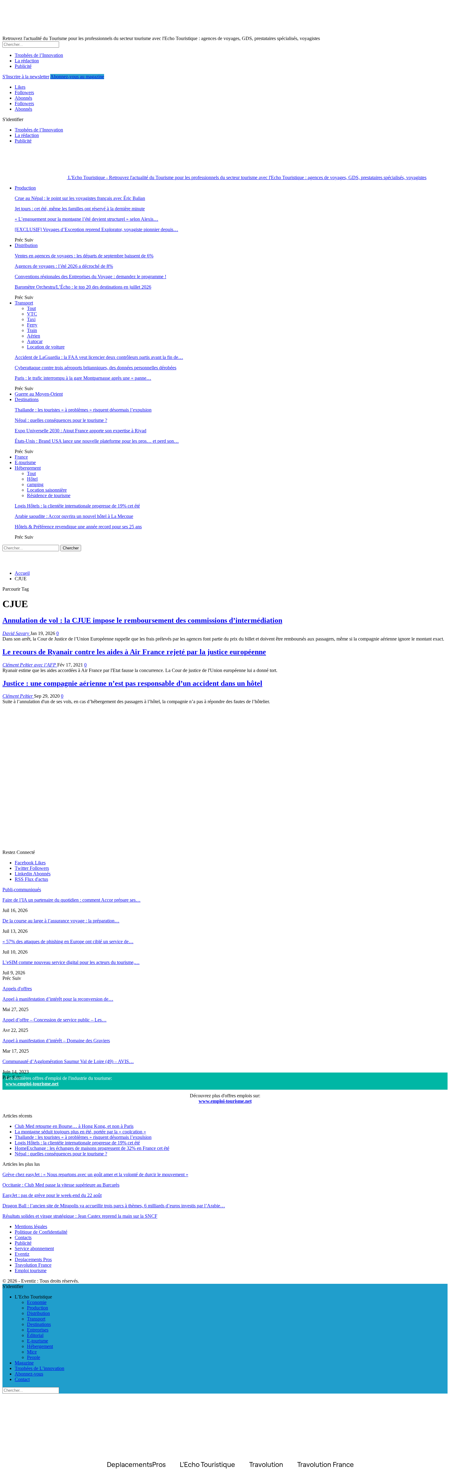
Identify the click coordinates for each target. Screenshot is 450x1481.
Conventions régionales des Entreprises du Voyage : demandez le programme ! (90, 276)
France (21, 457)
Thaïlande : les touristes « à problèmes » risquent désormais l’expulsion (83, 409)
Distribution (26, 245)
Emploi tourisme (31, 1270)
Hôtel (32, 479)
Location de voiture (46, 346)
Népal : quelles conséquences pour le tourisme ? (61, 420)
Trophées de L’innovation (39, 1368)
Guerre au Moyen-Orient (39, 394)
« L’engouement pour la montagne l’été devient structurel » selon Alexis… (86, 219)
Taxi (31, 319)
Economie (37, 1302)
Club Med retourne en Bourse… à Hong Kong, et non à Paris (74, 1126)
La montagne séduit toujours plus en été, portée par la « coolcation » (80, 1131)
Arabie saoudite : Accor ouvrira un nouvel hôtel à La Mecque (74, 516)
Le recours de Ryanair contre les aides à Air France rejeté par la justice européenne (134, 652)
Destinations (27, 399)
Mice (32, 1351)
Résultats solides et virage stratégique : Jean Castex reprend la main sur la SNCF (79, 1216)
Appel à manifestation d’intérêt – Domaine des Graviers (56, 1040)
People (33, 1357)
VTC (32, 313)
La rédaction (27, 60)
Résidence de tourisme (48, 495)
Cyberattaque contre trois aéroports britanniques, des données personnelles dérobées (95, 367)
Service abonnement (34, 1248)
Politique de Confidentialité (41, 1232)
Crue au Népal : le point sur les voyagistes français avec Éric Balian (80, 198)
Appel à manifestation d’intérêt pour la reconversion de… (57, 999)
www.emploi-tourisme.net (32, 1083)
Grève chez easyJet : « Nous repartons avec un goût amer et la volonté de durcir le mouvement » (95, 1174)
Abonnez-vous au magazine (77, 76)
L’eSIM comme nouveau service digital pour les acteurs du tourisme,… (71, 962)
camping (35, 484)
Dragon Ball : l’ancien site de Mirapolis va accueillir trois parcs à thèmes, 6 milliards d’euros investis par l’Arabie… (113, 1205)
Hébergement (28, 468)
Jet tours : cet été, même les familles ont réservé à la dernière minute (80, 208)
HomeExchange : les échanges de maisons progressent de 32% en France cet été (92, 1148)
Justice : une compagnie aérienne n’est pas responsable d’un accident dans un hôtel (132, 683)
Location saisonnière (47, 490)
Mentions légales (31, 1226)
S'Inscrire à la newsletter (25, 76)
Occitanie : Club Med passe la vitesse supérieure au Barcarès (60, 1184)
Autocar (35, 341)
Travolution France (33, 1265)
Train (32, 330)
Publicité (23, 66)
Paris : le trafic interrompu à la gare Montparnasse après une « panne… (83, 378)
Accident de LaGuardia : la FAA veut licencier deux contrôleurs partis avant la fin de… (99, 357)
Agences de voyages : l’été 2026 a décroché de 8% (64, 266)
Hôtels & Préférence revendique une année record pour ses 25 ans (78, 526)
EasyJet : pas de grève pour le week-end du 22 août (52, 1195)
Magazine (24, 1362)
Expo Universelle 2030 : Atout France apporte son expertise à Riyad (80, 430)
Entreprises (37, 1329)
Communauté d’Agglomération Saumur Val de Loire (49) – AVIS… (68, 1061)
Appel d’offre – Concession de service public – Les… (54, 1019)
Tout (31, 308)
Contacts (23, 1237)
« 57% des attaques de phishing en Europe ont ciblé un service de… (67, 941)
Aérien (33, 335)
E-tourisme (25, 462)
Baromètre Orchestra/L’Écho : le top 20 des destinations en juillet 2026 (83, 287)
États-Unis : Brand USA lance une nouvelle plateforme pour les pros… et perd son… (97, 441)
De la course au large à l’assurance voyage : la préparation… (60, 920)
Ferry (32, 324)
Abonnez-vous (29, 1373)
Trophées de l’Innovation (39, 55)
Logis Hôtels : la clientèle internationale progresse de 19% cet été (77, 505)
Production (25, 187)
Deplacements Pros (33, 1259)
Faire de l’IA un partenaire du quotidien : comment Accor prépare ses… (71, 900)
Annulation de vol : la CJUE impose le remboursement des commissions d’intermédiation (142, 620)
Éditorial (35, 1335)
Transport (24, 302)
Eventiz (22, 1254)
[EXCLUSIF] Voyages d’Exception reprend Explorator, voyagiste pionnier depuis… (96, 229)
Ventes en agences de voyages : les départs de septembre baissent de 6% (84, 255)
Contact (22, 1379)
